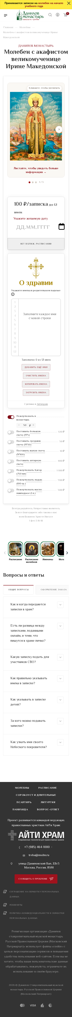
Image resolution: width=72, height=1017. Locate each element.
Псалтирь (24, 802)
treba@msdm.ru (39, 855)
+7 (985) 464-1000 (37, 847)
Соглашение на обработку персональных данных (34, 894)
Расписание (47, 788)
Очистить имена (36, 375)
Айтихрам (42, 404)
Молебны (22, 788)
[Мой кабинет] (57, 15)
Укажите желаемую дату (31, 219)
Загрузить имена (36, 392)
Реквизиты (16, 905)
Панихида (20, 810)
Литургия (48, 802)
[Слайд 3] (36, 182)
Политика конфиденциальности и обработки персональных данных (37, 916)
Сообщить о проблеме (33, 879)
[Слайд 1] (29, 182)
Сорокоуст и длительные (36, 795)
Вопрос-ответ (48, 810)
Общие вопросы (18, 589)
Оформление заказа (54, 589)
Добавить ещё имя (36, 367)
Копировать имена (36, 384)
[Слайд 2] (33, 182)
